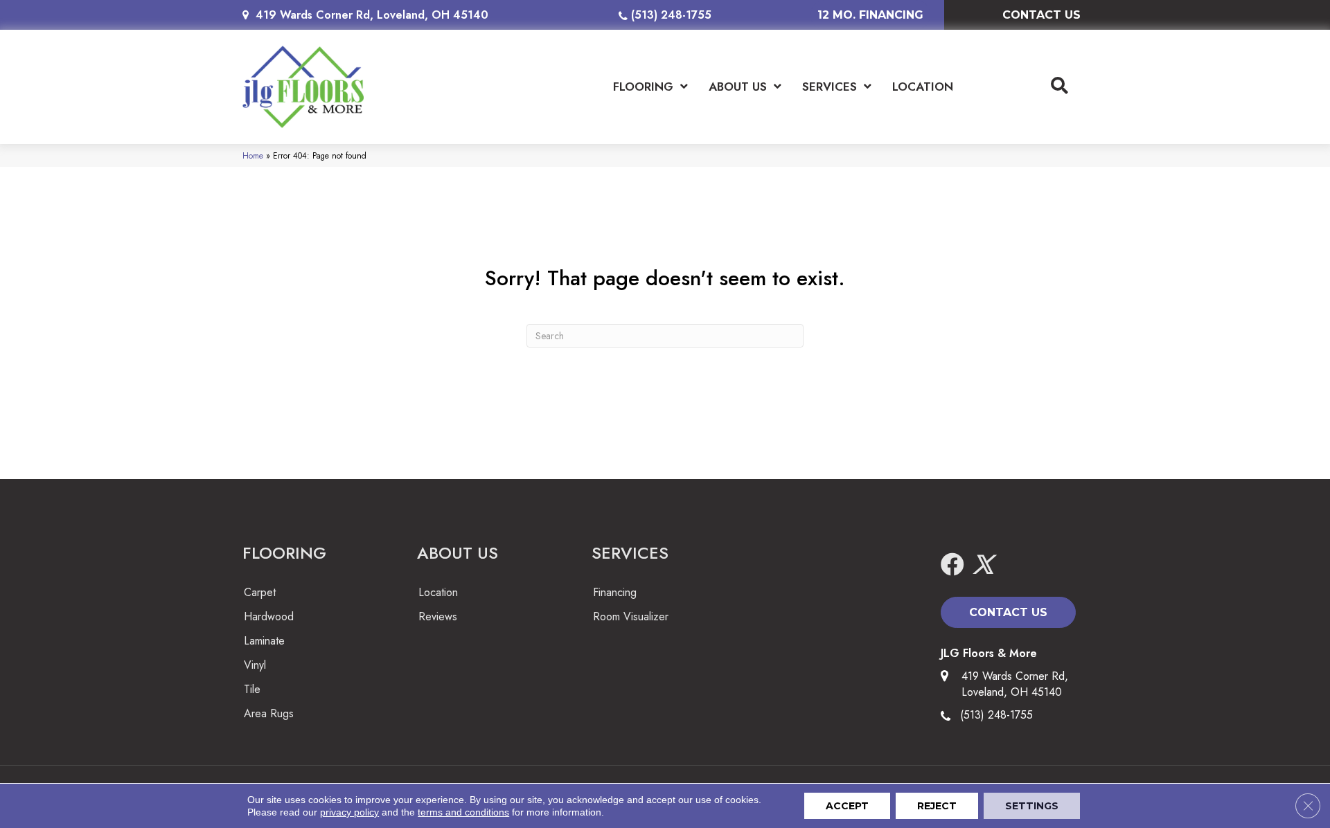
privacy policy (349, 812)
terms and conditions (463, 812)
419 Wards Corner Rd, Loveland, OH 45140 (372, 15)
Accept (847, 806)
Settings (1031, 806)
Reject (937, 806)
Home (252, 155)
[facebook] (952, 565)
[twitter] (983, 565)
